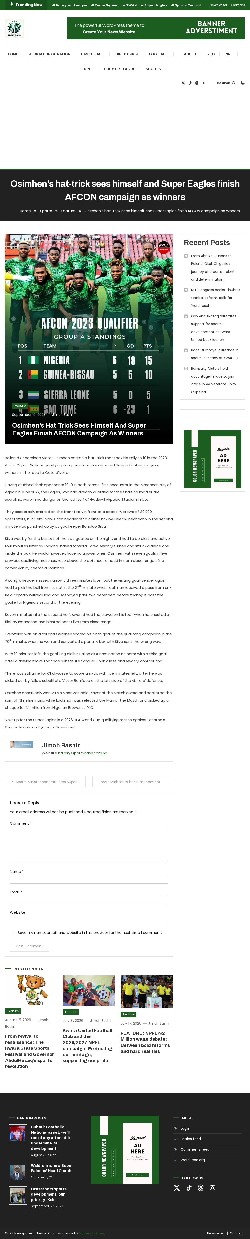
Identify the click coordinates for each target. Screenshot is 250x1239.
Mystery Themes (92, 1233)
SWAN (131, 5)
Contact (238, 5)
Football (159, 54)
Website (17, 912)
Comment (21, 823)
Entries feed (191, 1138)
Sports (153, 69)
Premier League (119, 69)
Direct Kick (126, 54)
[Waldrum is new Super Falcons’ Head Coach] (18, 1172)
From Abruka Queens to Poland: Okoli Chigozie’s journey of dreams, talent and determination (213, 267)
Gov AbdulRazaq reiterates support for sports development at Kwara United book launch (213, 328)
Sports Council (188, 5)
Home (13, 54)
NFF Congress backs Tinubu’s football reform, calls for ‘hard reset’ (215, 297)
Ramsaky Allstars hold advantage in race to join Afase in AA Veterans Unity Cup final (213, 380)
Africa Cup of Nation (49, 54)
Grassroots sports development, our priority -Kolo (49, 1194)
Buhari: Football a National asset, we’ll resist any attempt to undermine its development (51, 1138)
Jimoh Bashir (63, 414)
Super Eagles (155, 5)
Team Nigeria (107, 5)
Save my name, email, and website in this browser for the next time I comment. (90, 932)
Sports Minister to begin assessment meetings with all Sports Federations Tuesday (136, 781)
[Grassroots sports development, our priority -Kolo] (18, 1195)
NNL (229, 54)
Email (16, 891)
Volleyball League (71, 5)
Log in (185, 1128)
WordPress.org (193, 1159)
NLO (211, 54)
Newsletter (218, 5)
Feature (20, 406)
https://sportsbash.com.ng (82, 753)
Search (223, 83)
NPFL (89, 69)
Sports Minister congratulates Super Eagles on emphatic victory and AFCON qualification (50, 781)
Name (17, 871)
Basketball (93, 54)
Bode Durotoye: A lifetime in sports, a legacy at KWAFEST (215, 354)
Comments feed (195, 1149)
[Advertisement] (125, 132)
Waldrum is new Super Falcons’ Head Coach (52, 1168)
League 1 (188, 54)
